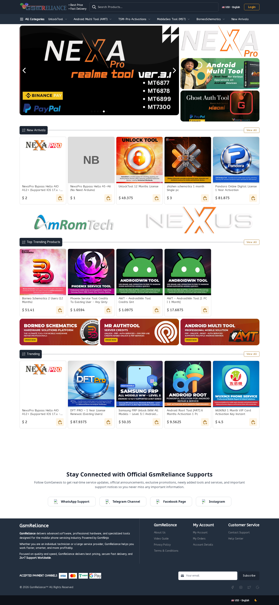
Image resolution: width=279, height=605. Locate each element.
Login (251, 7)
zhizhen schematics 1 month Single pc (185, 188)
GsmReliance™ (39, 587)
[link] (58, 19)
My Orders (199, 538)
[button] (231, 7)
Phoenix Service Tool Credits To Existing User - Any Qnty (89, 300)
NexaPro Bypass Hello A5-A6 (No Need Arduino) (90, 188)
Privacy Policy (162, 544)
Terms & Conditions (166, 550)
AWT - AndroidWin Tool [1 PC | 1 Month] (187, 300)
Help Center (235, 538)
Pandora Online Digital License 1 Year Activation (236, 188)
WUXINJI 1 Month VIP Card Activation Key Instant (233, 412)
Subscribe (249, 575)
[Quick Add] (60, 198)
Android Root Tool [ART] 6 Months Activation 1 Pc (185, 412)
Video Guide (161, 538)
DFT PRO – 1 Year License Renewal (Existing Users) (87, 412)
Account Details (203, 544)
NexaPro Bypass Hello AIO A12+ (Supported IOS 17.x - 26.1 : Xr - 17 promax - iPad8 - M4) (43, 188)
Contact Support (239, 532)
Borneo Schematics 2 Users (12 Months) (42, 300)
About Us (160, 532)
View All (252, 130)
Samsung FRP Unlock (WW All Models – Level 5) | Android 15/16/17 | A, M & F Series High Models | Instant (138, 412)
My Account (200, 532)
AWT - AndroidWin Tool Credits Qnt (135, 300)
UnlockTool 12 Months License (138, 186)
